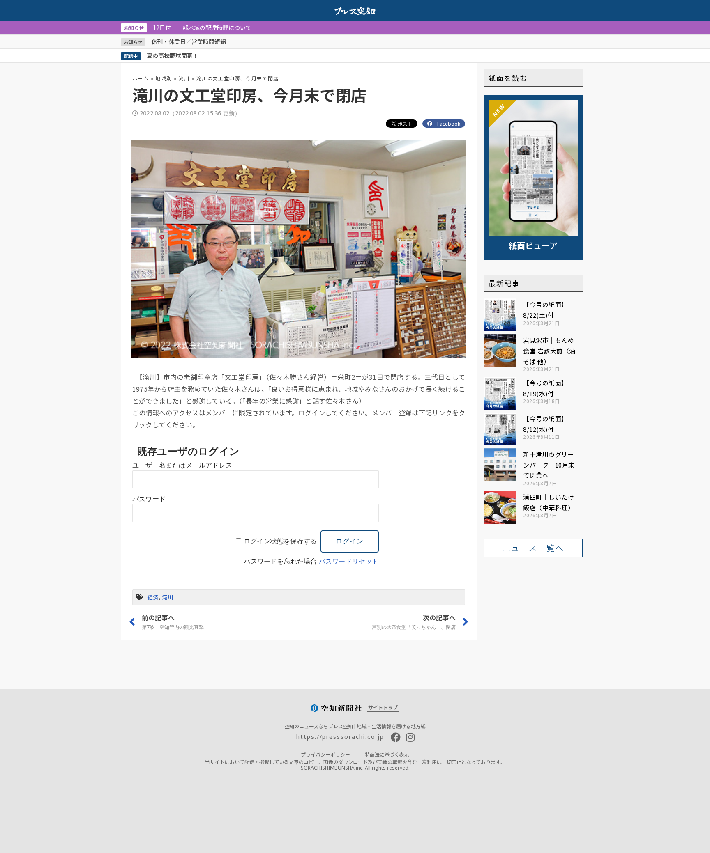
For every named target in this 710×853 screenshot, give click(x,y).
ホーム (140, 78)
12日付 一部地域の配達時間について (187, 27)
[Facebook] (396, 737)
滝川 (184, 78)
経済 (153, 597)
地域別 (163, 78)
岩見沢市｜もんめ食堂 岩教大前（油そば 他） (549, 350)
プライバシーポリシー (325, 754)
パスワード (149, 498)
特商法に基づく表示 (387, 754)
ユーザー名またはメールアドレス (182, 465)
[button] (533, 548)
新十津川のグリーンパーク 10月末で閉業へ (549, 464)
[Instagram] (410, 737)
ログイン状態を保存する (280, 541)
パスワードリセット (349, 561)
